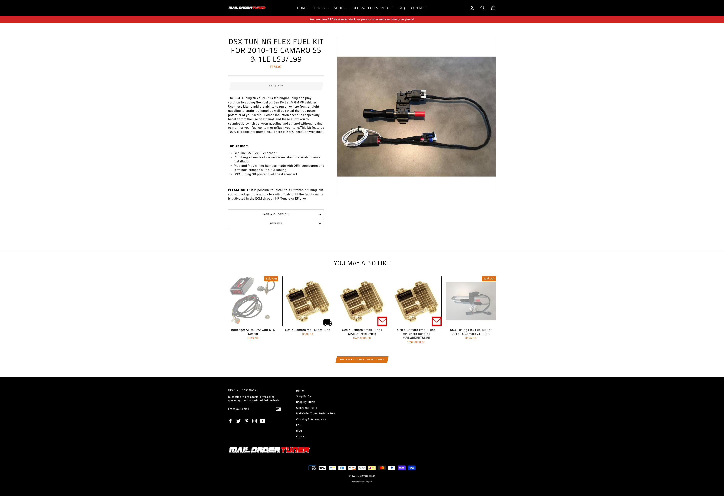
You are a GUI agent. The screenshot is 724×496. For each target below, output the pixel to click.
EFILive (300, 198)
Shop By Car (304, 396)
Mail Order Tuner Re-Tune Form (316, 413)
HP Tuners (282, 198)
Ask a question (276, 214)
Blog (299, 430)
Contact (301, 436)
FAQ (298, 424)
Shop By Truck (305, 401)
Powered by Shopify (361, 482)
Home (300, 390)
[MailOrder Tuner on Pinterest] (246, 421)
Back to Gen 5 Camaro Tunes (364, 359)
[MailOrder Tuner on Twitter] (238, 421)
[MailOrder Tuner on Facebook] (230, 421)
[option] (362, 19)
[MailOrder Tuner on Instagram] (254, 421)
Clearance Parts (306, 407)
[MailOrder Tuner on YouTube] (262, 421)
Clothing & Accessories (311, 419)
